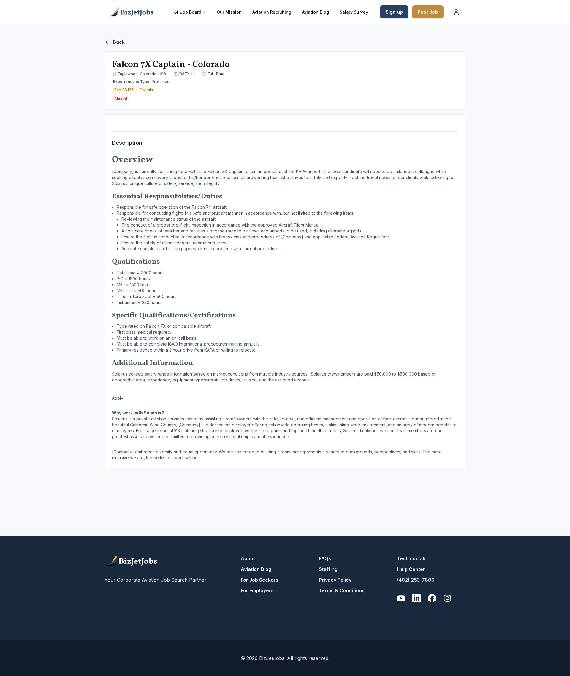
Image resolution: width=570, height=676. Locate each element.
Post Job (428, 12)
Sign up (394, 12)
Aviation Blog (315, 12)
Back (119, 42)
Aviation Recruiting (271, 12)
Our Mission (229, 12)
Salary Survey (354, 12)
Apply (117, 397)
